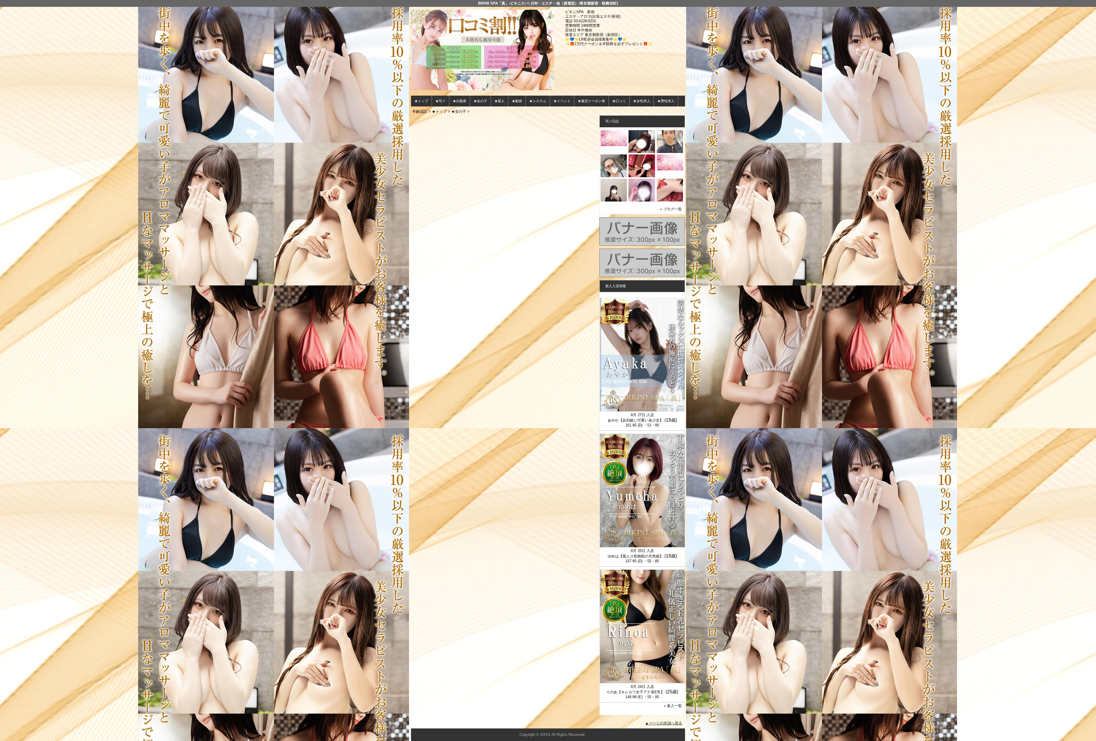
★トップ (421, 101)
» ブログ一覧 (671, 209)
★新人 (499, 101)
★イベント (562, 101)
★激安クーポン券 (591, 101)
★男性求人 (665, 101)
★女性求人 (641, 101)
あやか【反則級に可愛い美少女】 (635, 420)
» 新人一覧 (673, 706)
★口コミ (619, 101)
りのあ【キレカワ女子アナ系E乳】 (635, 692)
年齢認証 (419, 111)
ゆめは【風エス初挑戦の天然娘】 (635, 556)
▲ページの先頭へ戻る (663, 723)
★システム (537, 101)
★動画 (517, 101)
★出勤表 (459, 101)
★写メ (440, 101)
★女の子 (480, 101)
